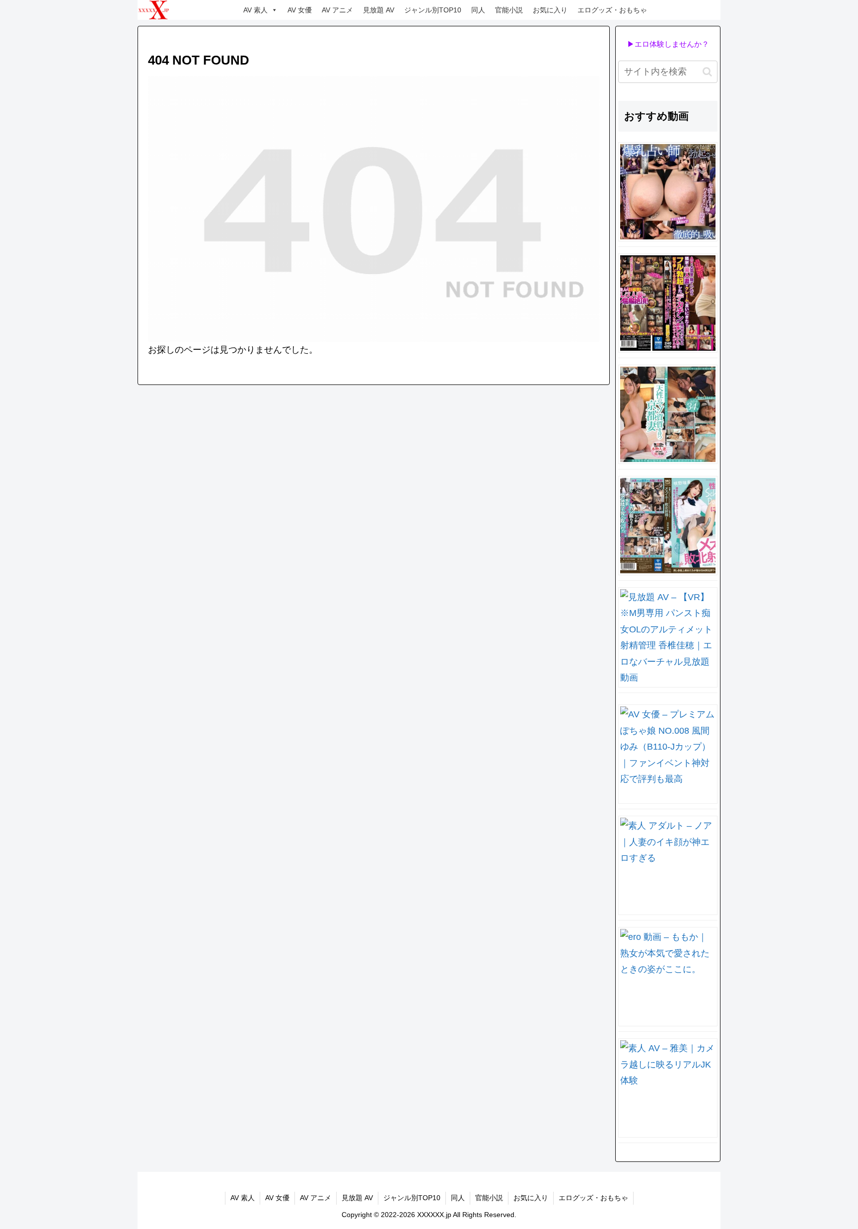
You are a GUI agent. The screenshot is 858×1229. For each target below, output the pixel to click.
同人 (478, 10)
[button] (707, 71)
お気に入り (550, 10)
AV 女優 (299, 10)
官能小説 (509, 10)
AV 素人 (255, 10)
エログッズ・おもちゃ (612, 10)
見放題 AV (378, 10)
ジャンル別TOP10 (432, 10)
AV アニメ (337, 10)
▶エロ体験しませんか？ (668, 44)
